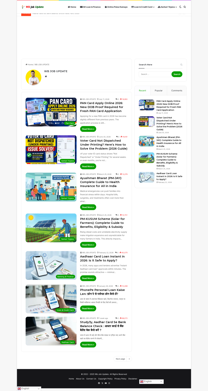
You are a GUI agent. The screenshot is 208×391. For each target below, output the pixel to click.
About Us (80, 379)
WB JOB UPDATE (55, 71)
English (147, 381)
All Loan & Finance (92, 7)
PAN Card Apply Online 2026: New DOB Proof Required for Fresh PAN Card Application (101, 107)
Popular (159, 90)
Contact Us (91, 379)
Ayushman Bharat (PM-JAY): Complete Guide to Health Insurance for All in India (101, 182)
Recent (142, 90)
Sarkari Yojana (167, 7)
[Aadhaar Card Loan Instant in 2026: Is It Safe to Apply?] (146, 177)
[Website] (46, 76)
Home (73, 7)
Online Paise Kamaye (117, 7)
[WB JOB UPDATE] (32, 7)
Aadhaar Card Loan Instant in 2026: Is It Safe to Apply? (169, 176)
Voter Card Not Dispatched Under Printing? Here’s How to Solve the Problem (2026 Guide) (103, 144)
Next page (120, 359)
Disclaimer (132, 379)
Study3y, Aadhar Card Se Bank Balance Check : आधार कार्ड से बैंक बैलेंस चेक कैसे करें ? (103, 326)
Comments (176, 90)
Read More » (88, 129)
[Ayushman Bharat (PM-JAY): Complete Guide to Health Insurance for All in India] (146, 141)
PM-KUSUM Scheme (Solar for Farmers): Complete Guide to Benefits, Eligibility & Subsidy (102, 223)
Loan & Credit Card (143, 7)
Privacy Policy (120, 379)
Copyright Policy (105, 379)
